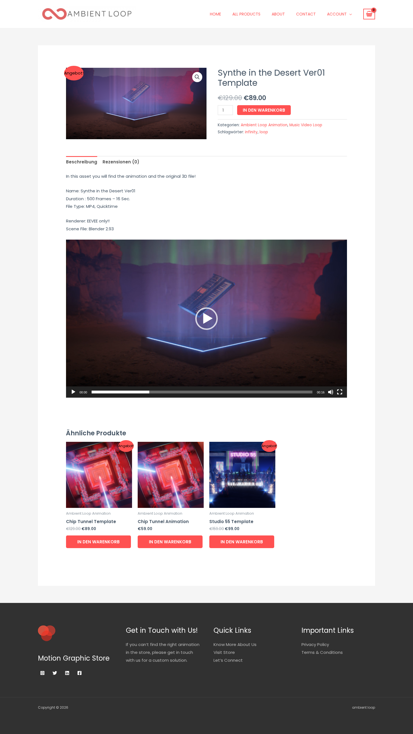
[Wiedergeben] (73, 392)
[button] (197, 77)
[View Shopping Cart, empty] (369, 14)
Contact (306, 14)
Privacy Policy (315, 644)
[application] (206, 319)
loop (264, 132)
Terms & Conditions (322, 652)
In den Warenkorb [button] (98, 542)
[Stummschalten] (330, 392)
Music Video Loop (305, 125)
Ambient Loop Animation (264, 125)
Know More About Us (235, 644)
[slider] (202, 392)
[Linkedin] (67, 672)
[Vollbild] (339, 392)
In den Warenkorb (264, 110)
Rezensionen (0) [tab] (121, 162)
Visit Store (224, 652)
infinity (251, 132)
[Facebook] (79, 672)
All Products (246, 14)
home (215, 14)
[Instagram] (42, 672)
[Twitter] (54, 672)
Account (337, 14)
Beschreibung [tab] (81, 162)
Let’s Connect (228, 660)
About (278, 14)
